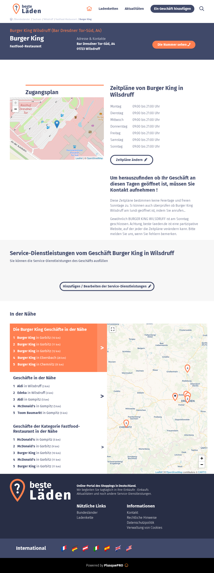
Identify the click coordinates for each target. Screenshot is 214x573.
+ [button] (15, 102)
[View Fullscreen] (113, 329)
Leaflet (79, 158)
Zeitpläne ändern (129, 160)
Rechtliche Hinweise (142, 518)
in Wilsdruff (29, 386)
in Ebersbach (37, 358)
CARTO (202, 472)
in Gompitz (29, 399)
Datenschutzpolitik (140, 523)
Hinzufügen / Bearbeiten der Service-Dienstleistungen (105, 286)
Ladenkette (85, 518)
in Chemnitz (36, 364)
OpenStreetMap (95, 158)
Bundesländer (87, 513)
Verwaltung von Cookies (144, 528)
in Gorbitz (34, 338)
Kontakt (132, 513)
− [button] (15, 109)
